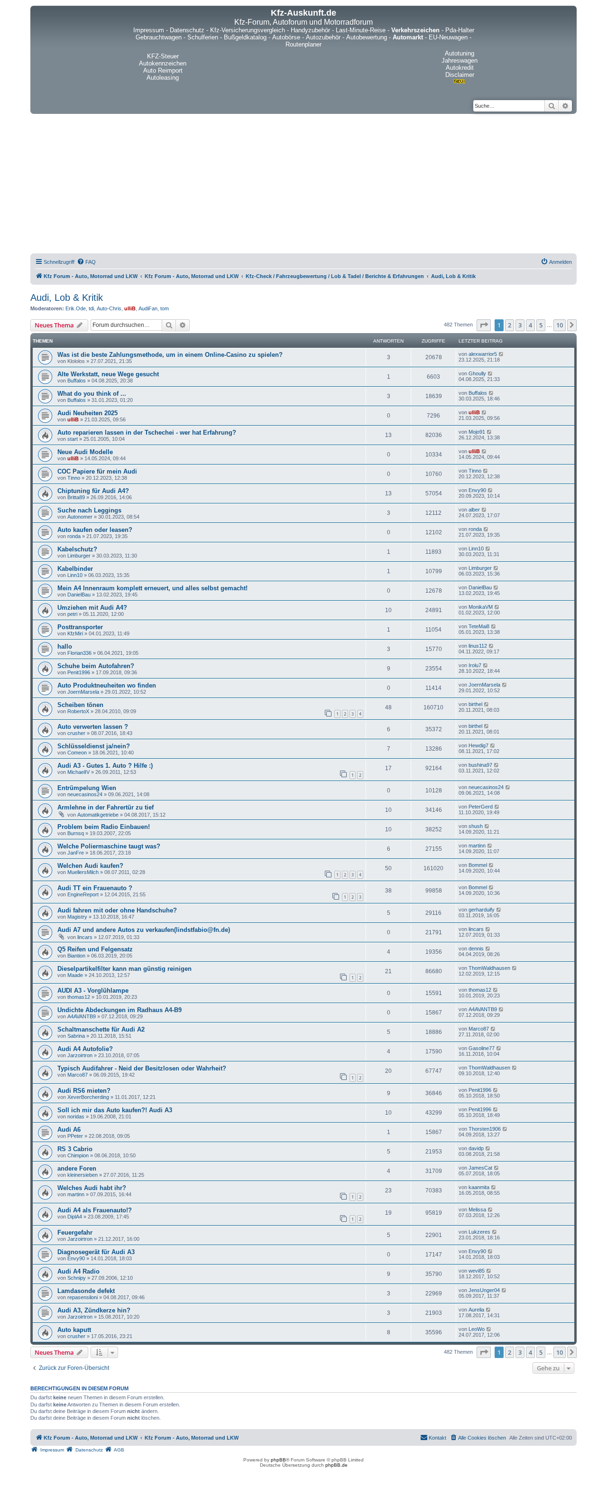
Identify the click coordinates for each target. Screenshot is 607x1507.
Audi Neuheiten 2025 (87, 413)
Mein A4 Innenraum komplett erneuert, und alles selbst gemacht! (152, 588)
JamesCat (480, 1168)
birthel (475, 704)
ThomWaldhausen (489, 968)
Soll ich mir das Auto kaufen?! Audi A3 (114, 1110)
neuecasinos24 (84, 794)
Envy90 (477, 490)
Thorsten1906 (485, 1129)
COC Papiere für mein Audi (97, 471)
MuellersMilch (83, 872)
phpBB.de (336, 1465)
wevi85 (477, 1271)
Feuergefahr (74, 1232)
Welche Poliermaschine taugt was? (108, 846)
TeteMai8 (479, 626)
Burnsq (75, 833)
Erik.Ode (75, 308)
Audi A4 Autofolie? (85, 1048)
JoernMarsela (83, 692)
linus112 (478, 646)
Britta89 (76, 497)
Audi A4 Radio (78, 1271)
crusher (76, 733)
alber (474, 509)
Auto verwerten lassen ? (92, 726)
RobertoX (78, 711)
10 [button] (559, 325)
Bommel (478, 865)
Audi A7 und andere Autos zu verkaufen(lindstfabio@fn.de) (143, 929)
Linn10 (476, 548)
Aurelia (476, 1309)
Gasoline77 (482, 1048)
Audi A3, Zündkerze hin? (93, 1310)
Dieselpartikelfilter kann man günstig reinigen (124, 968)
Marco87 (479, 1029)
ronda (74, 536)
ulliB (130, 308)
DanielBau (79, 594)
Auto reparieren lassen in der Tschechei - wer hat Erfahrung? (146, 432)
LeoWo (477, 1329)
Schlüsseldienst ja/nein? (93, 746)
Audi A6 (69, 1129)
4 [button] (530, 325)
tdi (91, 308)
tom (164, 308)
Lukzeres (479, 1232)
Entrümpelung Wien (86, 787)
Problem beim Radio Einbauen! (103, 826)
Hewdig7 (478, 745)
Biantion (76, 955)
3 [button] (520, 325)
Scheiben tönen (80, 704)
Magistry (77, 917)
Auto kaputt (74, 1329)
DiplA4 (74, 1216)
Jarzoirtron (79, 1055)
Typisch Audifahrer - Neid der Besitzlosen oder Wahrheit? (141, 1068)
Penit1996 (78, 672)
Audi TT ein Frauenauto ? (94, 888)
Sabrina (76, 1036)
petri (72, 614)
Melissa (477, 1209)
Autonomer (79, 517)
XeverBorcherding (88, 1097)
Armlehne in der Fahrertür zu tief (105, 807)
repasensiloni (82, 1297)
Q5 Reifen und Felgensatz (95, 949)
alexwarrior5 (483, 354)
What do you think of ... (91, 393)
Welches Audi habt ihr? (91, 1187)
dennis (476, 948)
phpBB (278, 1459)
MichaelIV (78, 772)
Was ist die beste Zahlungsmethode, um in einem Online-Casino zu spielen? (170, 354)
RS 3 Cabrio (74, 1149)
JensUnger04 (484, 1290)
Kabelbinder (75, 568)
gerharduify (482, 909)
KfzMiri (75, 633)
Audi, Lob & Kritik (66, 297)
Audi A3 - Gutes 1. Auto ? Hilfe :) (105, 765)
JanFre (75, 853)
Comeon (77, 752)
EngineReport (83, 894)
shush (476, 826)
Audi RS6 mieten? (83, 1090)
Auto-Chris (109, 308)
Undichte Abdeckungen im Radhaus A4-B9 (119, 1010)
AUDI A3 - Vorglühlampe (93, 990)
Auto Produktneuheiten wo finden (106, 685)
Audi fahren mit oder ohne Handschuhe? (117, 910)
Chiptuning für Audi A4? (93, 490)
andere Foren (76, 1168)
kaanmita (479, 1187)
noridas (75, 1116)
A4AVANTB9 (81, 1016)
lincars (84, 937)
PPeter (75, 1136)
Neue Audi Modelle (85, 452)
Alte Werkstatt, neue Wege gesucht (108, 374)
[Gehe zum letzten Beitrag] (501, 354)
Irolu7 (475, 665)
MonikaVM (481, 607)
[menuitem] (86, 262)
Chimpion (78, 1155)
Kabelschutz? (77, 549)
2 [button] (509, 325)
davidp (476, 1148)
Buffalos (76, 380)
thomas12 (78, 997)
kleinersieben (82, 1175)
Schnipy (76, 1278)
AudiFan (147, 308)
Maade (75, 975)
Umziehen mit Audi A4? (92, 607)
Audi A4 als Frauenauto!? (94, 1210)
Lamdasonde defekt (86, 1290)
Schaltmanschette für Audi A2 (101, 1029)
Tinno (73, 478)
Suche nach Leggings (89, 510)
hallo (64, 646)
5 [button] (541, 325)
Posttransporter (80, 627)
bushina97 (480, 765)
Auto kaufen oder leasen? (94, 529)
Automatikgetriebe (98, 815)
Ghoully (477, 373)
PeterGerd (481, 806)
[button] (484, 325)
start (72, 439)
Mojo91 (477, 432)
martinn (477, 845)
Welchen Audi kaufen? (90, 865)
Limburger (79, 555)
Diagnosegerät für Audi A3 (96, 1252)
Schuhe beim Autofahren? (95, 666)
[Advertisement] (303, 185)
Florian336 (79, 653)
